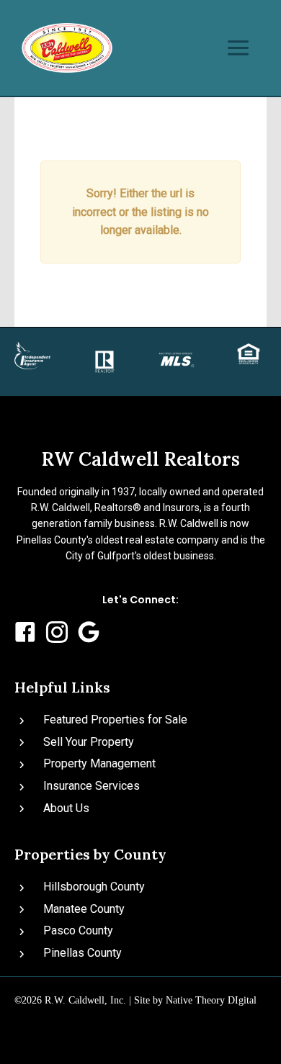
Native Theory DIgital (211, 1000)
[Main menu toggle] (238, 48)
